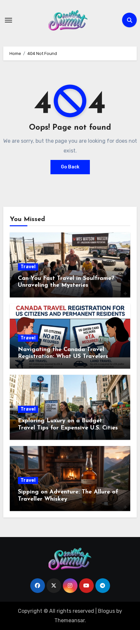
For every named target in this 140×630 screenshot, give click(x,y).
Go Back (70, 167)
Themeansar (69, 620)
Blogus (106, 611)
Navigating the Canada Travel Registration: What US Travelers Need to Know (63, 357)
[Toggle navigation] (8, 20)
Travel (28, 266)
